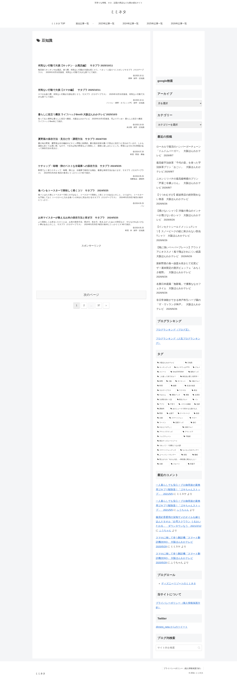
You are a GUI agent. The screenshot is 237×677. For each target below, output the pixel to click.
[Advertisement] (91, 51)
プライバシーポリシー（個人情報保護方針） (183, 668)
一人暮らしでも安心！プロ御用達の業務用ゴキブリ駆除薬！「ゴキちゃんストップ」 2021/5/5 (178, 489)
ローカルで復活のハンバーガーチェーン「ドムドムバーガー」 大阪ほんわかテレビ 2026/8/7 (178, 151)
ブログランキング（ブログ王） (173, 329)
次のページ (91, 294)
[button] (199, 647)
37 (99, 305)
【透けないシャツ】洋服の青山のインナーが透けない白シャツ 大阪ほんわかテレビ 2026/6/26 (178, 215)
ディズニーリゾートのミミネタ (178, 583)
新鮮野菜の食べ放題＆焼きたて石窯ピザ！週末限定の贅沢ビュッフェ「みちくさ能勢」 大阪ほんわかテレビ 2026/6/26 (178, 270)
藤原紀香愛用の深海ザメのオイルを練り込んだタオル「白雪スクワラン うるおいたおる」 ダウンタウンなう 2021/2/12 (178, 521)
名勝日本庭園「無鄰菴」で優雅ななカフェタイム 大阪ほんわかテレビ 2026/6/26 (178, 288)
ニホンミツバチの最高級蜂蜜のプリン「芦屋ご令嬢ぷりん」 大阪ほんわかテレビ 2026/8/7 (178, 183)
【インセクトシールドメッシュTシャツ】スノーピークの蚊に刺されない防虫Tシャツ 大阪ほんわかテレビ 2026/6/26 (178, 233)
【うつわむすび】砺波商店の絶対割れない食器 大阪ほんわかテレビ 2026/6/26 (178, 199)
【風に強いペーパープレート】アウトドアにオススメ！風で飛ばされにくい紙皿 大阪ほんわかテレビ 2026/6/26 (179, 252)
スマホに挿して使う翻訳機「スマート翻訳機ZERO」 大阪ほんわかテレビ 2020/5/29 (178, 542)
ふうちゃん (183, 510)
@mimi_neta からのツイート (172, 627)
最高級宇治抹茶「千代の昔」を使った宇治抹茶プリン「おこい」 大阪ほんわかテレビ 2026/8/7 (178, 167)
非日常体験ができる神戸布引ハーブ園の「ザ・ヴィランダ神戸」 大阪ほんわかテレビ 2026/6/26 (178, 304)
